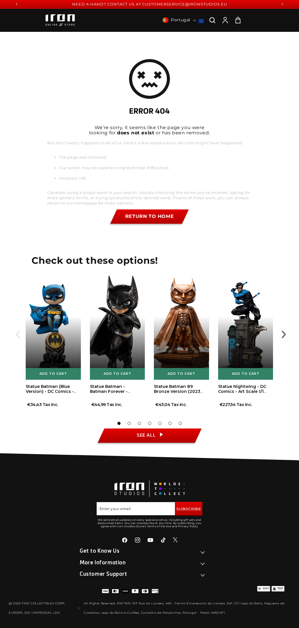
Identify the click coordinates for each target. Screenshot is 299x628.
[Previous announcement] (16, 4)
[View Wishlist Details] (248, 20)
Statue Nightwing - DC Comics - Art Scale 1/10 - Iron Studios (242, 391)
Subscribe (188, 508)
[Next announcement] (282, 4)
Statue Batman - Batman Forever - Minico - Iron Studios (112, 391)
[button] (212, 20)
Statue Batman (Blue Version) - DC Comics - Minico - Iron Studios (50, 391)
